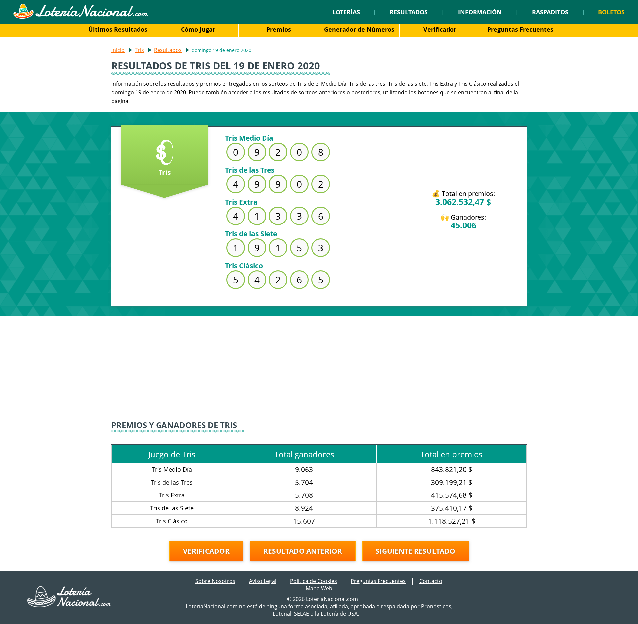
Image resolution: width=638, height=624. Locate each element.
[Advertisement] (319, 362)
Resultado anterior (303, 551)
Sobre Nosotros (215, 581)
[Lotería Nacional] (70, 605)
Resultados (409, 12)
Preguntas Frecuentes (520, 29)
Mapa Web (319, 588)
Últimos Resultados (117, 29)
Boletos (611, 12)
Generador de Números (359, 29)
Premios (278, 29)
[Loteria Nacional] (81, 17)
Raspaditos (550, 12)
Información (480, 12)
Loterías (346, 12)
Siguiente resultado (415, 551)
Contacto (430, 581)
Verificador (439, 29)
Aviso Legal (262, 581)
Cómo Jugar (198, 29)
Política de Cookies (313, 581)
